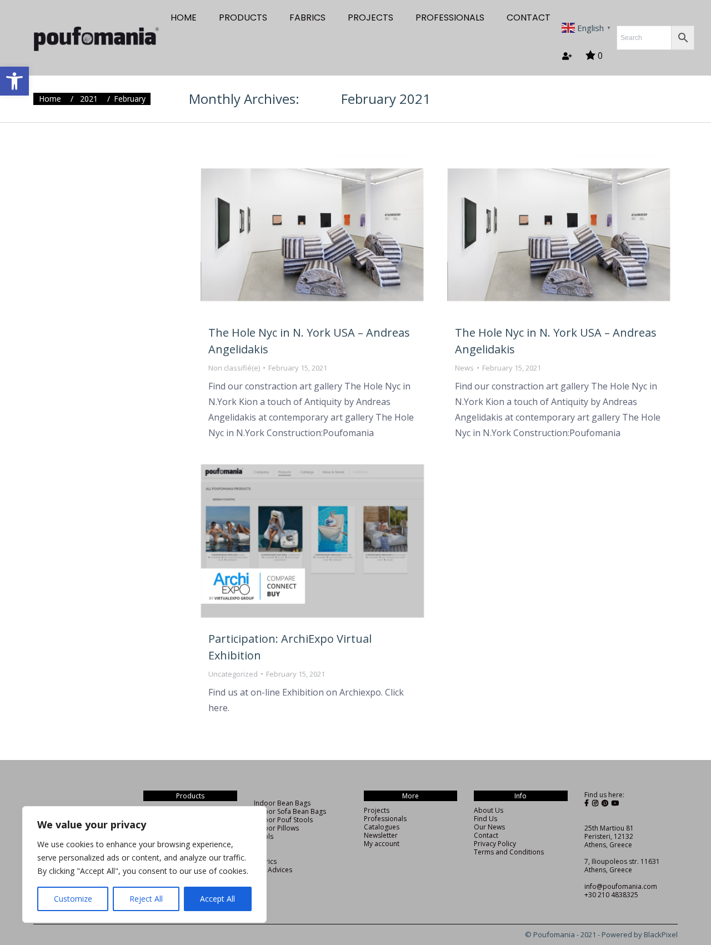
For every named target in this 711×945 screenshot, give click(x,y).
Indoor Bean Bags (282, 803)
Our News (489, 827)
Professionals (385, 818)
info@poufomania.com (620, 886)
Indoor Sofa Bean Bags (290, 811)
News (464, 368)
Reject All (146, 898)
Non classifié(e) (234, 368)
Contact (486, 835)
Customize (73, 898)
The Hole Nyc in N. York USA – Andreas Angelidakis (309, 341)
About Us (488, 810)
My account (381, 843)
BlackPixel (661, 934)
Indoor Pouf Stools (283, 819)
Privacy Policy (495, 843)
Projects (376, 810)
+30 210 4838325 (611, 894)
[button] (14, 81)
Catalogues (381, 827)
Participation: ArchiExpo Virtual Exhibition (290, 647)
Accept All (217, 898)
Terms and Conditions (509, 852)
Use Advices (273, 869)
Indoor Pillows (276, 828)
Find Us (485, 818)
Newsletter (381, 835)
